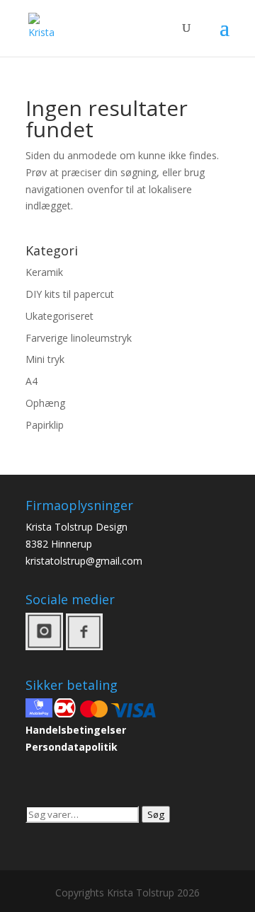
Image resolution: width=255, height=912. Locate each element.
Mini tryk (45, 359)
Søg (155, 814)
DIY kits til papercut (70, 294)
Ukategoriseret (60, 316)
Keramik (44, 272)
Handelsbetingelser (76, 730)
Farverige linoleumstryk (79, 338)
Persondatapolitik (72, 747)
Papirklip (45, 425)
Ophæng (45, 403)
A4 (32, 381)
